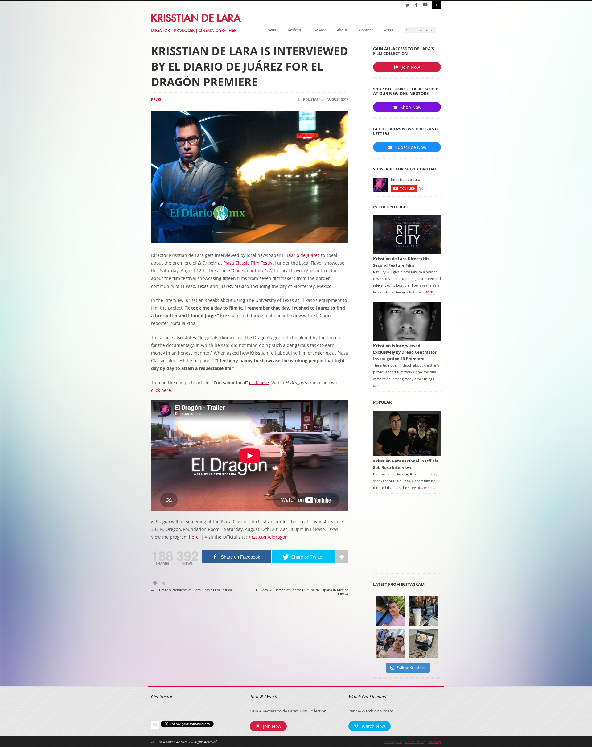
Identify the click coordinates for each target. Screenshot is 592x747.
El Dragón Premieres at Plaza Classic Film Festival (192, 590)
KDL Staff (311, 99)
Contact (365, 30)
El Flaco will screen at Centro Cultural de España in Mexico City (302, 592)
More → (430, 292)
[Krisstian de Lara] (196, 16)
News (272, 30)
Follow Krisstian (411, 667)
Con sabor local (249, 270)
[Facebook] (416, 5)
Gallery (319, 30)
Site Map (434, 741)
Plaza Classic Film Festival (249, 263)
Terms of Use (393, 741)
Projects (295, 30)
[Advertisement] (407, 536)
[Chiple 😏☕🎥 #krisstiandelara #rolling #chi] (423, 611)
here (194, 537)
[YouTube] (425, 5)
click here (259, 382)
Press (388, 30)
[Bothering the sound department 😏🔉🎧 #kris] (390, 611)
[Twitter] (407, 5)
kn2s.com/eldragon (268, 537)
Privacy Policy (415, 741)
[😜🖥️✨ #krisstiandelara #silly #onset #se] (423, 643)
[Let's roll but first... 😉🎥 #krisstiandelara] (390, 643)
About (342, 30)
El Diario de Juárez (301, 255)
